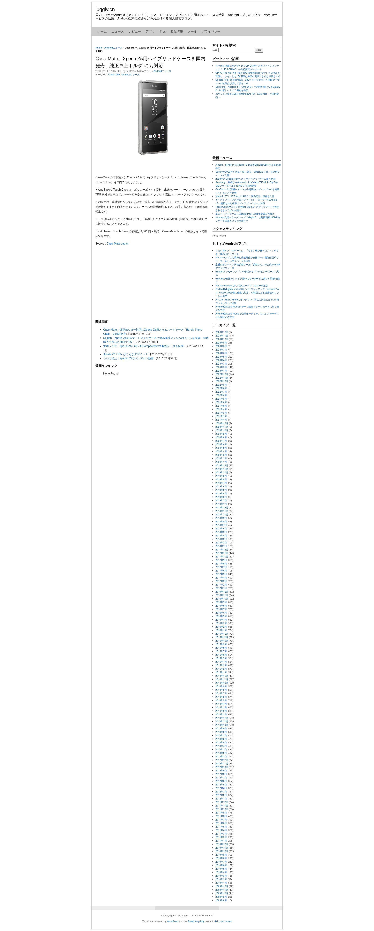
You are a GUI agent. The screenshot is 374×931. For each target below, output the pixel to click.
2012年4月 (221, 788)
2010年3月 (221, 875)
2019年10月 (221, 472)
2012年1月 (221, 798)
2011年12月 (221, 802)
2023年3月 (221, 363)
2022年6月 (221, 395)
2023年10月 (221, 339)
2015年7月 (221, 651)
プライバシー (211, 31)
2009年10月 (221, 893)
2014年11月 (221, 679)
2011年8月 (221, 816)
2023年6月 (221, 353)
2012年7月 (221, 777)
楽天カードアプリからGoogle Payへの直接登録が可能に (245, 213)
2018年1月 (221, 546)
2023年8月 (221, 346)
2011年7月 (221, 819)
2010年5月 (221, 868)
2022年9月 (221, 384)
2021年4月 (221, 409)
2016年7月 (221, 609)
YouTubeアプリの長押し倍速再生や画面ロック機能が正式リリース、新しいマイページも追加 (247, 259)
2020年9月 (221, 433)
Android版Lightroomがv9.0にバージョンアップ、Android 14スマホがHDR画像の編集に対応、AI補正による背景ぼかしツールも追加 (247, 292)
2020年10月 (221, 430)
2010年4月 (221, 872)
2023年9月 (221, 342)
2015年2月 (221, 668)
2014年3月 (221, 707)
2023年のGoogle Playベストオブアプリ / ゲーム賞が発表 (245, 178)
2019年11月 (221, 468)
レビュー (135, 31)
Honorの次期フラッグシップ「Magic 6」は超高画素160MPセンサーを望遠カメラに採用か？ (247, 219)
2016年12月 (221, 591)
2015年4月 (221, 661)
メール (192, 31)
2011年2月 (221, 837)
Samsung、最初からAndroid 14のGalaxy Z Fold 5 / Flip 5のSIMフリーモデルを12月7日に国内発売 (246, 183)
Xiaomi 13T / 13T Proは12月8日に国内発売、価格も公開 (244, 196)
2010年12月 (221, 844)
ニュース (117, 31)
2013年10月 (221, 724)
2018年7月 (221, 524)
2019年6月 (221, 486)
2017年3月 (221, 581)
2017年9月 (221, 560)
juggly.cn (105, 9)
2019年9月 (221, 475)
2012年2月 (221, 795)
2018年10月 (221, 514)
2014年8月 (221, 689)
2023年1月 (221, 370)
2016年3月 (221, 623)
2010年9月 (221, 854)
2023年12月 (221, 332)
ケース (135, 74)
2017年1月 (221, 588)
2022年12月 (221, 374)
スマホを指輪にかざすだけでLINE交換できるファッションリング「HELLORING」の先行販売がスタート (247, 67)
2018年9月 (221, 517)
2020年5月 (221, 447)
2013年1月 (221, 756)
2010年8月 (221, 858)
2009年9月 (221, 896)
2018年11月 (221, 510)
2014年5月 (221, 700)
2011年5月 (221, 826)
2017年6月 (221, 570)
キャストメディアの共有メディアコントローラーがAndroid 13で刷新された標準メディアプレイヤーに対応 (246, 201)
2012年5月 (221, 784)
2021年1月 (221, 419)
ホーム (102, 31)
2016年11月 (221, 595)
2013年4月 (221, 745)
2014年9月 (221, 686)
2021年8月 (221, 402)
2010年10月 (221, 851)
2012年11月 (221, 763)
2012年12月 (221, 759)
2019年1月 (221, 503)
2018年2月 (221, 542)
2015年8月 (221, 647)
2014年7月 (221, 693)
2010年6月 (221, 865)
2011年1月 (221, 840)
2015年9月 (221, 644)
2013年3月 (221, 749)
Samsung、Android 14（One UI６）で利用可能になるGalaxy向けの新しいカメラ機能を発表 (247, 88)
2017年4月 (221, 577)
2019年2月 (221, 500)
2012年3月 (221, 791)
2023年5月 (221, 356)
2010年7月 (221, 861)
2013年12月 (221, 717)
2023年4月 (221, 360)
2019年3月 (221, 496)
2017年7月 (221, 567)
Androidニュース (113, 47)
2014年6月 (221, 696)
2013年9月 (221, 728)
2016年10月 (221, 598)
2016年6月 (221, 612)
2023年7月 (221, 349)
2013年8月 (221, 731)
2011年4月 (221, 830)
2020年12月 (221, 423)
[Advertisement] (151, 282)
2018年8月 (221, 521)
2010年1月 (221, 882)
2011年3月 (221, 833)
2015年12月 (221, 633)
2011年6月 (221, 823)
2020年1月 (221, 461)
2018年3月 (221, 539)
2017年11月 (221, 553)
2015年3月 (221, 665)
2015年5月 (221, 658)
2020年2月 (221, 458)
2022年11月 (221, 377)
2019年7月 (221, 482)
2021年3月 (221, 412)
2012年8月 (221, 774)
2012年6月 (221, 781)
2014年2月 (221, 710)
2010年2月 (221, 879)
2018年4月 (221, 535)
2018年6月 (221, 528)
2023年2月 (221, 367)
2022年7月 (221, 391)
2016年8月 (221, 605)
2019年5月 (221, 489)
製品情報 (176, 31)
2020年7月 (221, 440)
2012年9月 (221, 770)
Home (98, 47)
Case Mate (114, 74)
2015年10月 (221, 640)
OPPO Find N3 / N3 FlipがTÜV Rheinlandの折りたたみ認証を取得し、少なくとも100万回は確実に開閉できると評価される (247, 74)
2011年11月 (221, 805)
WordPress (173, 921)
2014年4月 (221, 703)
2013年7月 (221, 735)
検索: (215, 50)
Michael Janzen (223, 921)
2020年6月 (221, 444)
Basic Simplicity (196, 921)
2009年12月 (221, 886)
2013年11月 (221, 721)
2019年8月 (221, 479)
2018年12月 (221, 507)
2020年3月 (221, 454)
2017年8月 (221, 563)
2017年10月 (221, 556)
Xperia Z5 (126, 74)
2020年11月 (221, 426)
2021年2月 (221, 416)
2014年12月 (221, 675)
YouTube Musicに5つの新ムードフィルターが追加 (241, 285)
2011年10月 (221, 809)
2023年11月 (221, 335)
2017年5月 (221, 574)
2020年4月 (221, 451)
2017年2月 (221, 584)
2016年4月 (221, 619)
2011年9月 (221, 812)
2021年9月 (221, 398)
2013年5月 (221, 742)
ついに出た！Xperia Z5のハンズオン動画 (128, 358)
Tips (163, 31)
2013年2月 (221, 752)
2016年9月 (221, 602)
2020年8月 (221, 437)
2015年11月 (221, 637)
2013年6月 (221, 738)
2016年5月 (221, 616)
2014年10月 (221, 682)
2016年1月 (221, 630)
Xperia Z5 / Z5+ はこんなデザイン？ (125, 354)
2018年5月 (221, 532)
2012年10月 (221, 766)
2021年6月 (221, 405)
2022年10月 (221, 381)
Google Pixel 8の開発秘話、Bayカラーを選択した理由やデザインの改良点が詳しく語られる (247, 81)
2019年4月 (221, 493)
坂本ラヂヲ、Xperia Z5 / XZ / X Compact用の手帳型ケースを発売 (143, 346)
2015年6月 (221, 654)
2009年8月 (221, 900)
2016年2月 (221, 626)
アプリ (150, 31)
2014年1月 (221, 714)
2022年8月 (221, 388)
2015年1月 (221, 672)
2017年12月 (221, 549)
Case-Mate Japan (118, 243)
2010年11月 (221, 847)
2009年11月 (221, 889)
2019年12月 (221, 465)
